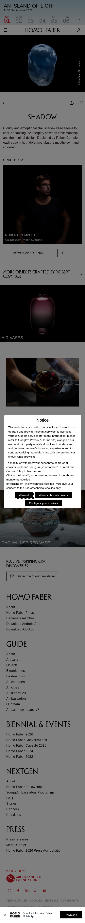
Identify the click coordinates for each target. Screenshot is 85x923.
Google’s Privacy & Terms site (36, 440)
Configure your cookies (43, 503)
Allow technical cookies (53, 495)
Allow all (24, 495)
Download (71, 914)
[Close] (5, 915)
